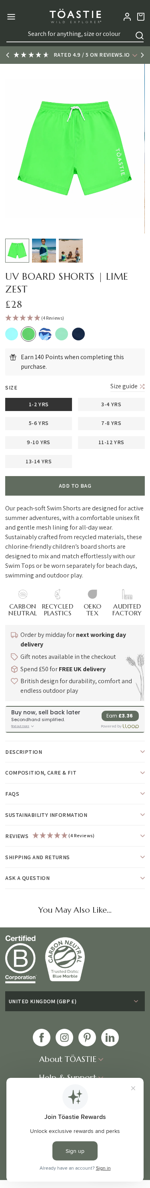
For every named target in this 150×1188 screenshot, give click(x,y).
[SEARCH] (140, 36)
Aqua (11, 334)
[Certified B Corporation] (25, 959)
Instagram (64, 1037)
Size (11, 387)
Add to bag (75, 485)
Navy (78, 334)
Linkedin (110, 1037)
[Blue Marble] (69, 959)
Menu (10, 17)
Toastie (75, 17)
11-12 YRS (111, 442)
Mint (61, 334)
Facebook (41, 1037)
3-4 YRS (111, 404)
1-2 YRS (39, 404)
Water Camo (45, 334)
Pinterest (87, 1037)
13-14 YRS (39, 461)
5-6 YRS (39, 423)
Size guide (124, 386)
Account (127, 17)
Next (142, 55)
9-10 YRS (38, 442)
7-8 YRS (111, 423)
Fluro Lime (28, 334)
